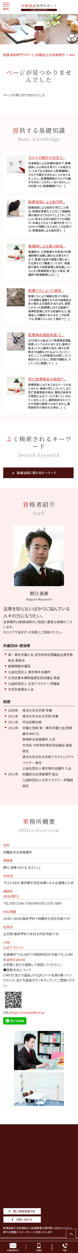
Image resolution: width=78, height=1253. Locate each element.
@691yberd (15, 959)
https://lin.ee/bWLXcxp (27, 1012)
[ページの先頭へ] (71, 1234)
